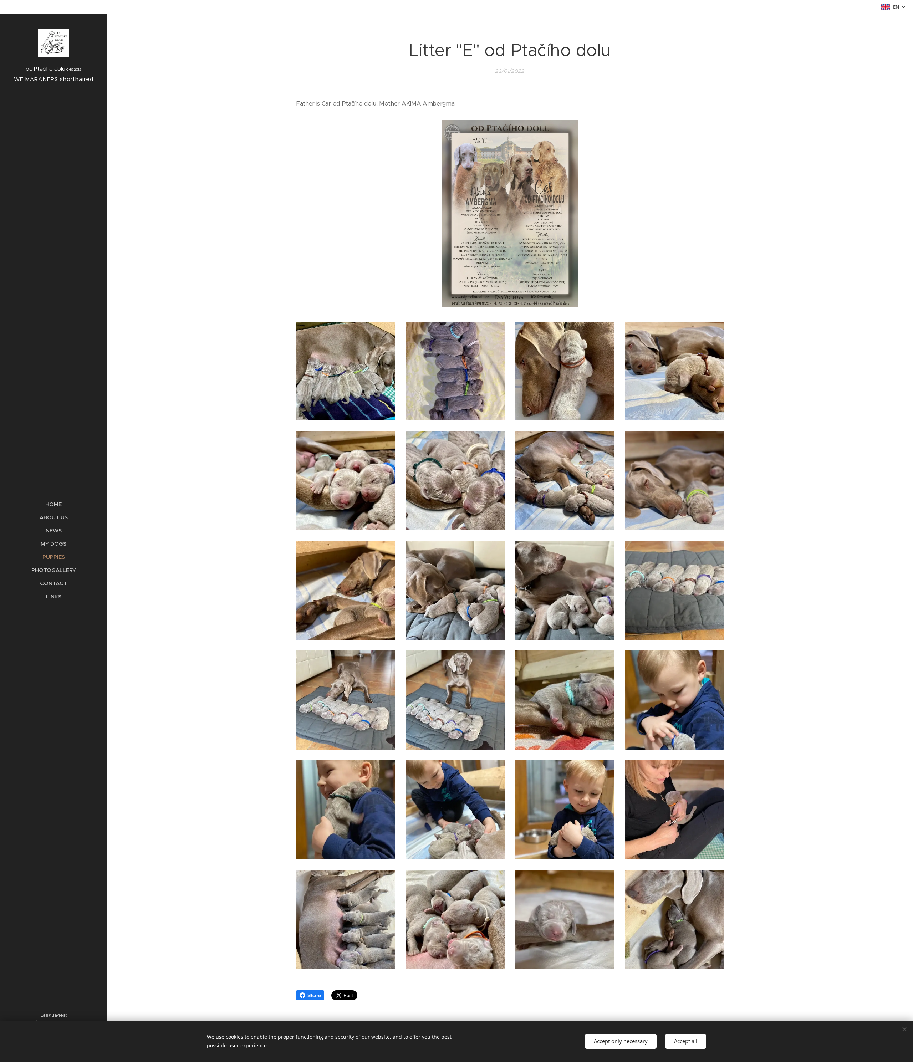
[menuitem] (53, 504)
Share (314, 995)
